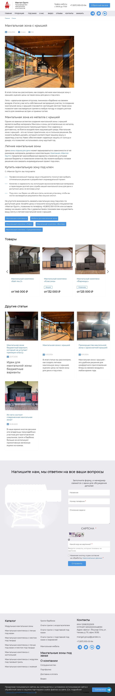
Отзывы (59, 13)
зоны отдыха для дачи (20, 150)
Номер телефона (77, 501)
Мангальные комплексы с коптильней (17, 653)
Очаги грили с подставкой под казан (54, 631)
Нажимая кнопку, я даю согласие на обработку (86, 556)
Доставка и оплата (49, 674)
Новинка (82, 287)
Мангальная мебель (49, 646)
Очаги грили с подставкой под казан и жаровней (54, 638)
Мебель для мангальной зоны (44, 218)
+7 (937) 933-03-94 (78, 5)
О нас (41, 13)
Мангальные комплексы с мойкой (21, 667)
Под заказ (32, 13)
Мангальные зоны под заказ (56, 654)
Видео (50, 13)
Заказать (80, 13)
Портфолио (45, 670)
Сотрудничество (48, 665)
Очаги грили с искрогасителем (55, 625)
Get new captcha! (69, 540)
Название (74, 492)
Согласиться (101, 690)
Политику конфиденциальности (21, 692)
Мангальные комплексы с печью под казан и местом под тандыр (20, 646)
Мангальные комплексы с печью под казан (20, 632)
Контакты (69, 13)
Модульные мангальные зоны (19, 626)
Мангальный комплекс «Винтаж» (51, 224)
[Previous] (7, 271)
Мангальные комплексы (16, 218)
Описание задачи (77, 510)
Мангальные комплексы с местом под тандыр (21, 639)
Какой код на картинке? (80, 544)
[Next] (107, 271)
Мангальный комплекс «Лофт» (19, 224)
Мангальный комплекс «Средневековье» (24, 230)
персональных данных (92, 558)
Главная (8, 13)
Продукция (19, 13)
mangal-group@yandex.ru (89, 637)
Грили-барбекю (47, 621)
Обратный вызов (99, 5)
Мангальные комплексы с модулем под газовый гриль (21, 660)
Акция (48, 287)
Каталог (10, 621)
